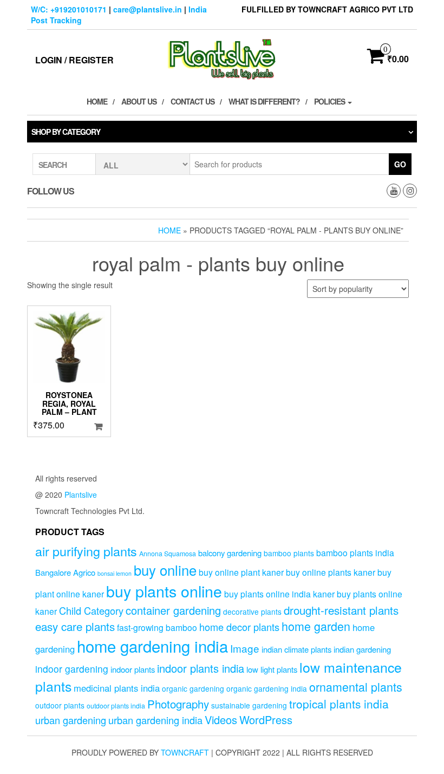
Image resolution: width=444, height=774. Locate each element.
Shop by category (65, 131)
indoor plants (132, 669)
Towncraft (185, 752)
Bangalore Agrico (65, 572)
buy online (165, 570)
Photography (178, 703)
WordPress (265, 719)
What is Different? (264, 101)
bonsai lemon (114, 573)
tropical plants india (339, 703)
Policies (330, 101)
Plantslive (80, 494)
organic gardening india (266, 688)
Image (244, 648)
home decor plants (239, 627)
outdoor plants (59, 705)
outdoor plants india (116, 706)
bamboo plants (289, 553)
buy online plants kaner (330, 572)
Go (400, 164)
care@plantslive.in (147, 9)
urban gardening (70, 720)
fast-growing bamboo (157, 627)
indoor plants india (200, 668)
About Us (138, 101)
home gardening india (152, 645)
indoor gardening (71, 668)
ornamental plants (355, 686)
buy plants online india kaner (279, 594)
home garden (316, 625)
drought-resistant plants (341, 610)
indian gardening (362, 649)
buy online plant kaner (241, 572)
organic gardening (193, 688)
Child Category (91, 610)
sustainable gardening (249, 705)
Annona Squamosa (167, 553)
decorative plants (252, 611)
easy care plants (75, 626)
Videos (221, 719)
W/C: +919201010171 (69, 9)
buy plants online (164, 591)
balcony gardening (230, 552)
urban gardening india (155, 720)
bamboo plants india (355, 552)
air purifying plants (86, 551)
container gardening (173, 610)
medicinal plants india (117, 687)
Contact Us (192, 101)
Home (97, 101)
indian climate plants (296, 649)
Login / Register (74, 60)
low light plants (271, 669)
